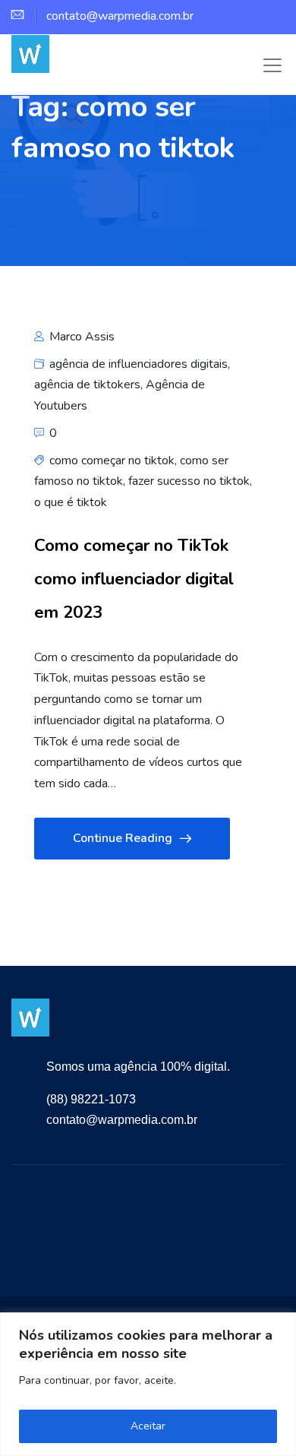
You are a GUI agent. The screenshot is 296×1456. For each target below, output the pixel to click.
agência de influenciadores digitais (138, 364)
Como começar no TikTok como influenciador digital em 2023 (134, 578)
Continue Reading (122, 838)
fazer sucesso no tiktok (189, 481)
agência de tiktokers (87, 384)
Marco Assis (80, 336)
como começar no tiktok (112, 460)
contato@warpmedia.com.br (121, 1119)
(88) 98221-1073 (91, 1099)
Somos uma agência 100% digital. (138, 1066)
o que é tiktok (70, 502)
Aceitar (148, 1426)
